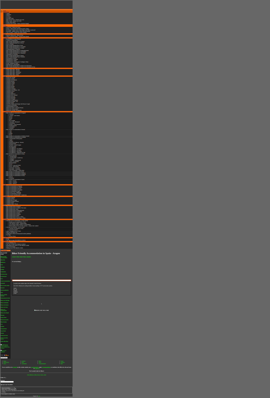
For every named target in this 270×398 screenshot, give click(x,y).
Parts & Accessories (4, 319)
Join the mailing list (5, 290)
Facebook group (4, 274)
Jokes (2, 292)
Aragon (14, 256)
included (15, 367)
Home (4, 361)
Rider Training (4, 321)
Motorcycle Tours (4, 307)
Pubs (62, 363)
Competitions (3, 271)
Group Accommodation (5, 280)
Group (62, 361)
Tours (40, 362)
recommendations (46, 367)
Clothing (2, 269)
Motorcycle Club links (5, 300)
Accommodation (42, 363)
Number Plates (3, 317)
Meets (40, 361)
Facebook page (4, 276)
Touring (2, 333)
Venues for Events (4, 335)
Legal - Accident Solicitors (4, 295)
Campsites (3, 267)
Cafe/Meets (24, 363)
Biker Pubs (3, 259)
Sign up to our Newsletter (7, 384)
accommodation (35, 367)
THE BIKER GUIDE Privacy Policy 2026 (36, 374)
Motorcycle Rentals (4, 302)
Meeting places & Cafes (5, 297)
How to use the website (5, 285)
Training (2, 326)
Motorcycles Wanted (5, 312)
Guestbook (3, 283)
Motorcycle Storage (5, 304)
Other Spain (19, 256)
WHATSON (6, 362)
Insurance (3, 287)
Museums (2, 315)
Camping (63, 362)
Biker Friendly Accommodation (4, 257)
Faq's (2, 278)
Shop (2, 324)
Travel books (3, 330)
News (4, 363)
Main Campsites (27, 256)
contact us (37, 368)
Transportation (4, 328)
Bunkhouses (3, 262)
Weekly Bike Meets (4, 341)
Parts (23, 362)
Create (39, 396)
